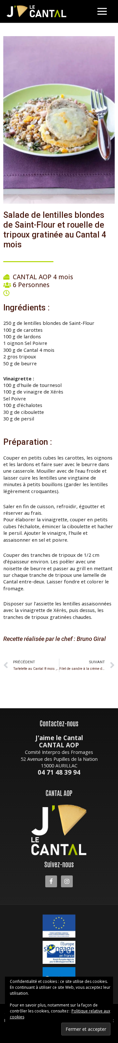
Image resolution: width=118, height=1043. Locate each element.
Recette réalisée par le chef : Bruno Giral (54, 638)
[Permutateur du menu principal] (102, 11)
